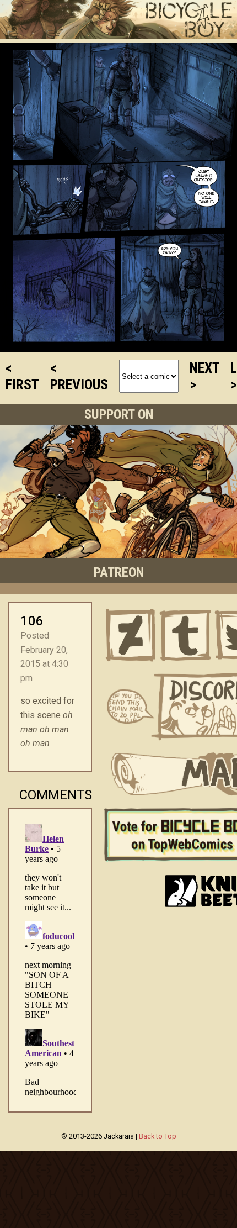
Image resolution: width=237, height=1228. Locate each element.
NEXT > (204, 376)
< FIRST (22, 376)
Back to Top (157, 1136)
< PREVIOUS (79, 376)
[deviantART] (130, 635)
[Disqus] (50, 958)
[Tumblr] (185, 635)
